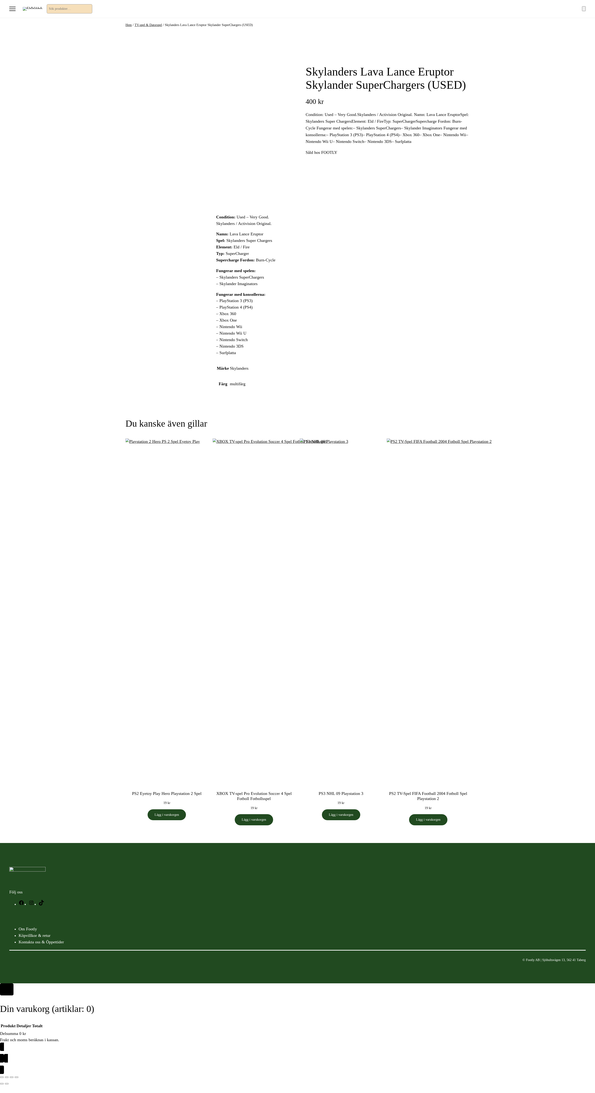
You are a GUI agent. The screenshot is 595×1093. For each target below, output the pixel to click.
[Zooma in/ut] (2, 1077)
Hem (129, 25)
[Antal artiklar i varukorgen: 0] (584, 8)
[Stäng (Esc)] (16, 1077)
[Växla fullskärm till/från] (7, 1077)
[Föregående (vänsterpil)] (2, 1083)
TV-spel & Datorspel (148, 25)
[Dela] (11, 1077)
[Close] (6, 989)
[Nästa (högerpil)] (7, 1083)
